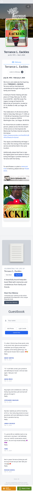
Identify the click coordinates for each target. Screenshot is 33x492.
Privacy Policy (11, 484)
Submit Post (16, 332)
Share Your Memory (11, 302)
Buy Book (18, 275)
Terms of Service (21, 484)
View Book (9, 275)
